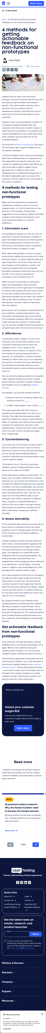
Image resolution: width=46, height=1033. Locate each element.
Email (9, 931)
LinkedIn (25, 882)
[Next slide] (36, 844)
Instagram (21, 882)
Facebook (17, 882)
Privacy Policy (15, 948)
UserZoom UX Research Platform (32, 905)
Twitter (29, 882)
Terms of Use (29, 948)
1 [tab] (21, 844)
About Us (8, 896)
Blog (4, 19)
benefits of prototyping (24, 144)
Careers (28, 900)
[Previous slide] (10, 844)
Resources (7, 1000)
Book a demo (36, 3)
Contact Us (8, 900)
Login (27, 896)
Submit (35, 934)
